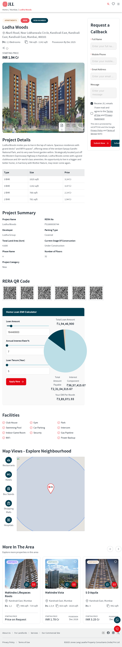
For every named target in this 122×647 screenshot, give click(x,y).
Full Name (97, 39)
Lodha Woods (25, 9)
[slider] (11, 326)
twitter (118, 633)
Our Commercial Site (51, 633)
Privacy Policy (97, 130)
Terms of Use (24, 642)
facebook (108, 633)
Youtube (103, 633)
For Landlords (20, 633)
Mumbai (13, 9)
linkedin (113, 633)
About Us (6, 633)
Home (5, 9)
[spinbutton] (28, 332)
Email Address (99, 69)
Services (34, 633)
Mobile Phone (99, 54)
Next (118, 549)
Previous (110, 549)
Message (95, 84)
